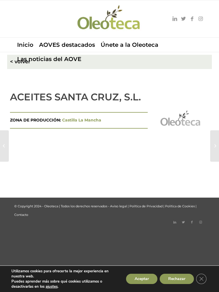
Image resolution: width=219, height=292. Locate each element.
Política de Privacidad (146, 206)
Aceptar (142, 278)
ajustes (52, 286)
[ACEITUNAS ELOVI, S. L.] (4, 146)
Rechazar (176, 278)
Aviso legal (118, 206)
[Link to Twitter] (183, 19)
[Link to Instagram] (200, 19)
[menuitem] (25, 45)
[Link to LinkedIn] (175, 19)
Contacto (21, 215)
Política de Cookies (180, 206)
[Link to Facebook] (192, 19)
